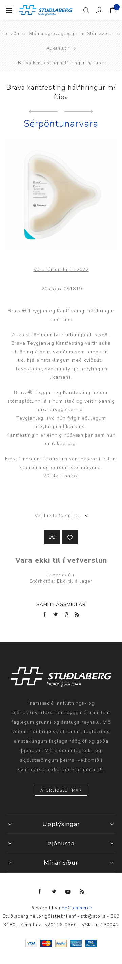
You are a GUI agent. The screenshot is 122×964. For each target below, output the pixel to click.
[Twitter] (53, 891)
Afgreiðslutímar (61, 790)
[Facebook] (39, 891)
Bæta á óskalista (70, 537)
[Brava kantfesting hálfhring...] (43, 111)
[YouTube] (68, 891)
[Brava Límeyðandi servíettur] (78, 111)
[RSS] (82, 891)
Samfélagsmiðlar (61, 604)
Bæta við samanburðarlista (52, 537)
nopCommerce (75, 908)
